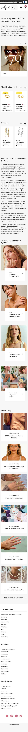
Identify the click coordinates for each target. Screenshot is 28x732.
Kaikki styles (4, 637)
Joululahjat (4, 664)
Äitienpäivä (4, 656)
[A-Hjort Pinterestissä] (16, 716)
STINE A (13, 169)
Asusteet (3, 632)
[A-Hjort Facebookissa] (7, 716)
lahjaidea (14, 203)
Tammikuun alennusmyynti (8, 649)
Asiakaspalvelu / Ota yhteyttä (9, 706)
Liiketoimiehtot (5, 701)
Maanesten (21, 168)
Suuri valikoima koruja (12, 226)
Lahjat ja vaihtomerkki (7, 693)
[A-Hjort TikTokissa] (21, 716)
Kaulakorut (4, 624)
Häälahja (3, 674)
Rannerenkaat (5, 622)
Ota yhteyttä (9, 217)
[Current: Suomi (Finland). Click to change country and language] (25, 2)
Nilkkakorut (4, 627)
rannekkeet (4, 182)
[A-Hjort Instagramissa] (11, 716)
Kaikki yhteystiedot (14, 724)
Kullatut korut (4, 666)
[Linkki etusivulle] (5, 7)
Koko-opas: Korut (6, 708)
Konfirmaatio (4, 654)
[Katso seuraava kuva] (25, 42)
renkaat (17, 180)
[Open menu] (21, 7)
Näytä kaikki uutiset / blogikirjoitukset (14, 597)
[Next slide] (25, 87)
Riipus (2, 629)
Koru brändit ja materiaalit (8, 698)
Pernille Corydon (5, 169)
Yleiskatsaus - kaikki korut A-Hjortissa (11, 614)
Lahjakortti (4, 691)
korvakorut (11, 180)
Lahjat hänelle (5, 671)
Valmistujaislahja (5, 659)
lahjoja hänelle (18, 201)
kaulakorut (22, 180)
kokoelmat (9, 173)
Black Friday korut (6, 661)
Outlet (12, 192)
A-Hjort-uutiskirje (5, 686)
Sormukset (4, 619)
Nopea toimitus (17, 224)
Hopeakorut (4, 669)
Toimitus (3, 688)
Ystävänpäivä (4, 651)
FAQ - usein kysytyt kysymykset (9, 703)
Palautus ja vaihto (5, 696)
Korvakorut (4, 617)
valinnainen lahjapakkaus (12, 29)
